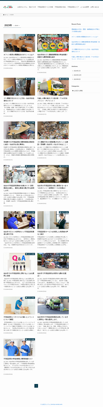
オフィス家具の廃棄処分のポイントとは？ (85, 37)
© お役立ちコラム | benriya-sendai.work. (52, 404)
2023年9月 (77, 79)
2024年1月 (77, 71)
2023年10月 (77, 75)
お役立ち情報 (78, 90)
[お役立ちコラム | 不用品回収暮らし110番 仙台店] (8, 6)
